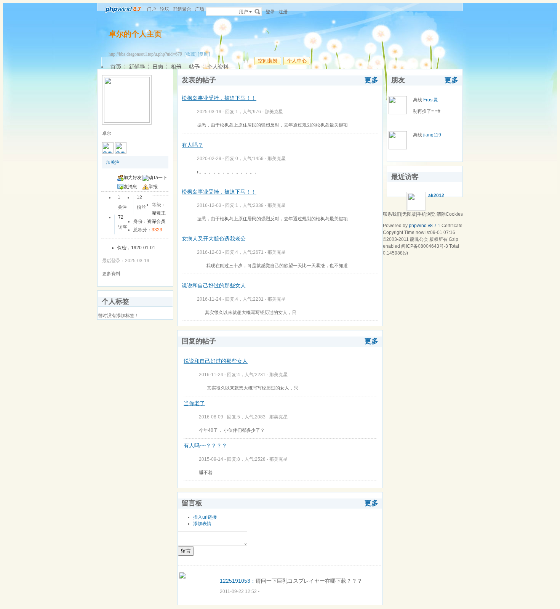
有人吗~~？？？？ (205, 445)
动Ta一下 (158, 177)
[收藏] (190, 54)
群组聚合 (182, 9)
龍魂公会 (419, 239)
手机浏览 (426, 214)
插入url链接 (205, 517)
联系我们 (392, 214)
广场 (199, 9)
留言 (186, 551)
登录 (270, 12)
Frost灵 (430, 100)
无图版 (409, 214)
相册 (176, 67)
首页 (115, 67)
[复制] (204, 54)
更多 (371, 80)
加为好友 (132, 177)
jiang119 (432, 135)
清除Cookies (450, 214)
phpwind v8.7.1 (424, 225)
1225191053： (238, 581)
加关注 (113, 162)
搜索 (257, 11)
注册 (283, 12)
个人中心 (297, 61)
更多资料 (111, 273)
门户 (151, 9)
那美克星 (274, 111)
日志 (157, 67)
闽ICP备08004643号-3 (424, 246)
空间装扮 (268, 61)
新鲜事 (137, 67)
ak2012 (436, 195)
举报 (153, 186)
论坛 (164, 9)
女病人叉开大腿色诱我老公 (214, 239)
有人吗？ (192, 145)
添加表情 (202, 523)
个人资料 (218, 67)
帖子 (194, 67)
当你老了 (194, 403)
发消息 (130, 186)
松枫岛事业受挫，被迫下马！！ (219, 98)
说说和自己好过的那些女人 (214, 285)
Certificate (452, 225)
